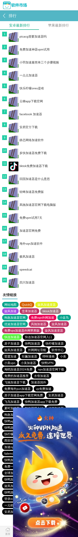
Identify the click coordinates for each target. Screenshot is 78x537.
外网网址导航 (37, 350)
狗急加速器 (12, 414)
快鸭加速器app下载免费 (41, 401)
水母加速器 (41, 376)
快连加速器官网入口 (38, 337)
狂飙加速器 (29, 356)
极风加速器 (27, 256)
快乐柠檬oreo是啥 (32, 88)
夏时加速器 (12, 408)
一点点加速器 (29, 75)
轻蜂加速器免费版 (32, 192)
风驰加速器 (38, 324)
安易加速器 (55, 395)
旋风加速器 (59, 324)
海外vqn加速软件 (31, 243)
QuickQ (27, 304)
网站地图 (10, 304)
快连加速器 (12, 337)
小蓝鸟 (64, 317)
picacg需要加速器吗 (33, 36)
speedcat (26, 269)
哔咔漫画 (48, 356)
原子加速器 (12, 343)
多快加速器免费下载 (33, 153)
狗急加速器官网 (15, 317)
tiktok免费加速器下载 (34, 166)
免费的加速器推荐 (16, 376)
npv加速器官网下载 (51, 369)
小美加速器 (28, 363)
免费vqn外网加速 (42, 317)
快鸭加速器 (32, 343)
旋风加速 (10, 311)
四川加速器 (27, 282)
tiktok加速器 (50, 311)
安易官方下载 (29, 127)
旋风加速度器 (46, 304)
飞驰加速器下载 (15, 382)
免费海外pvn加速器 (17, 389)
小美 (63, 356)
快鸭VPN (47, 363)
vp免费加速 (43, 389)
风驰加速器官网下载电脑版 (38, 204)
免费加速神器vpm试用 (35, 49)
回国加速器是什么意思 (35, 179)
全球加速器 (12, 473)
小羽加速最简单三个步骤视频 (39, 62)
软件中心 (58, 350)
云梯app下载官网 (31, 101)
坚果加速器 (29, 311)
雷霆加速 (10, 356)
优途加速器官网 (15, 324)
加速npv (9, 447)
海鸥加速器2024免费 (18, 369)
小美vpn (9, 363)
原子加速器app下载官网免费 (23, 395)
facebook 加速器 (31, 114)
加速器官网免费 (30, 230)
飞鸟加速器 (12, 401)
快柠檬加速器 (55, 343)
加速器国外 (38, 382)
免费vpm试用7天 (31, 217)
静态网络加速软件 (32, 140)
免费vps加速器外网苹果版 (21, 330)
